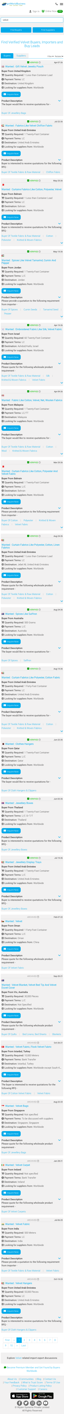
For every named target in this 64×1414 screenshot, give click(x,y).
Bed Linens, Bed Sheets (35, 1034)
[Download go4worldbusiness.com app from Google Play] (43, 1395)
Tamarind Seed (51, 309)
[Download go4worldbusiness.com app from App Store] (20, 1395)
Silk (48, 375)
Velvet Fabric (38, 379)
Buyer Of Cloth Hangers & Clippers (19, 790)
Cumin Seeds (31, 309)
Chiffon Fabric (53, 172)
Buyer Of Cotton (10, 520)
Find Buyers (16, 30)
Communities (26, 1379)
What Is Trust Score (32, 1382)
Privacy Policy (19, 1385)
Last (23, 1345)
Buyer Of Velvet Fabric (13, 967)
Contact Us (50, 1379)
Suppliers (21, 55)
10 (11, 1345)
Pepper (7, 313)
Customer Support (26, 1389)
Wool (4, 450)
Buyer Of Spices (10, 309)
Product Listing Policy (40, 1385)
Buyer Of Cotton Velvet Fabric (17, 1093)
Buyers (7, 55)
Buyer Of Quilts (9, 1034)
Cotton (50, 236)
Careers (43, 1389)
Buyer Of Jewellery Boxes (14, 849)
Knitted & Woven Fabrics (29, 240)
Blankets (56, 1034)
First (7, 1340)
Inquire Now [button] (12, 94)
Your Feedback (11, 1382)
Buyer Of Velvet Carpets (14, 1211)
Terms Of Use (52, 1382)
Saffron (27, 660)
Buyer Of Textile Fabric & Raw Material (21, 172)
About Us (12, 1379)
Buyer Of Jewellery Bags (14, 113)
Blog (38, 1379)
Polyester (7, 240)
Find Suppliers (48, 30)
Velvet (18, 1358)
